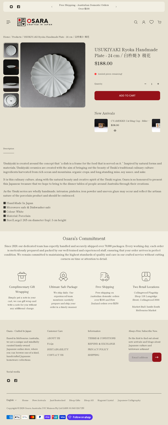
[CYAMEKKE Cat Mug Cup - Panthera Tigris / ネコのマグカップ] (158, 125)
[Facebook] (18, 6)
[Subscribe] (156, 357)
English (10, 400)
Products (17, 36)
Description (8, 148)
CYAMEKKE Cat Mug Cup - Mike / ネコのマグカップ (130, 121)
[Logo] (34, 22)
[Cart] (159, 22)
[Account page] (144, 22)
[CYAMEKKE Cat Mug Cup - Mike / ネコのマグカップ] (101, 125)
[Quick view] (115, 130)
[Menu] (8, 22)
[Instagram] (11, 6)
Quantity (98, 84)
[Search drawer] (136, 22)
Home (6, 36)
